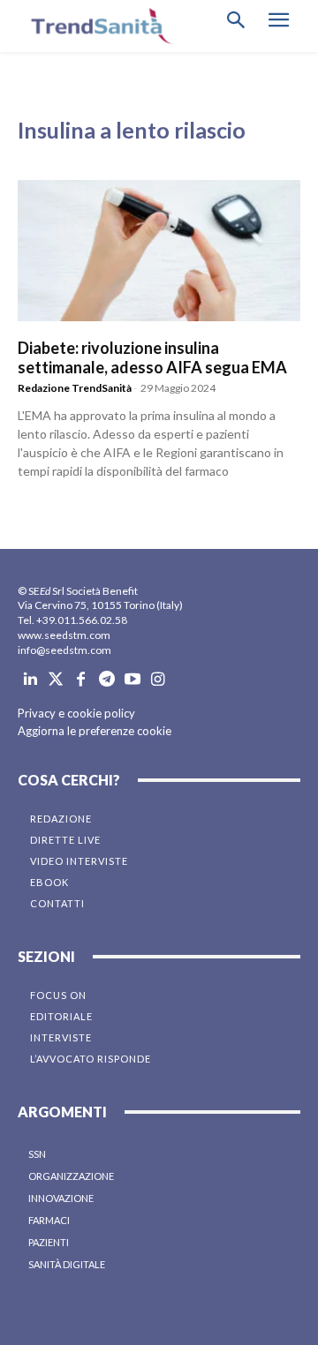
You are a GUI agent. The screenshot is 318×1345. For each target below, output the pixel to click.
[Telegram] (106, 680)
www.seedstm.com (64, 635)
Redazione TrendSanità (75, 387)
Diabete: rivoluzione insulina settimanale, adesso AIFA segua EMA (152, 357)
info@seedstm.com (64, 650)
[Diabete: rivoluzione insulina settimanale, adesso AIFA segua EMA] (159, 250)
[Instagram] (157, 680)
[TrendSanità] (97, 26)
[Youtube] (132, 680)
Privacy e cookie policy (76, 713)
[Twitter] (56, 680)
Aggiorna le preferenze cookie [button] (94, 731)
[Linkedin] (30, 680)
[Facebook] (82, 680)
